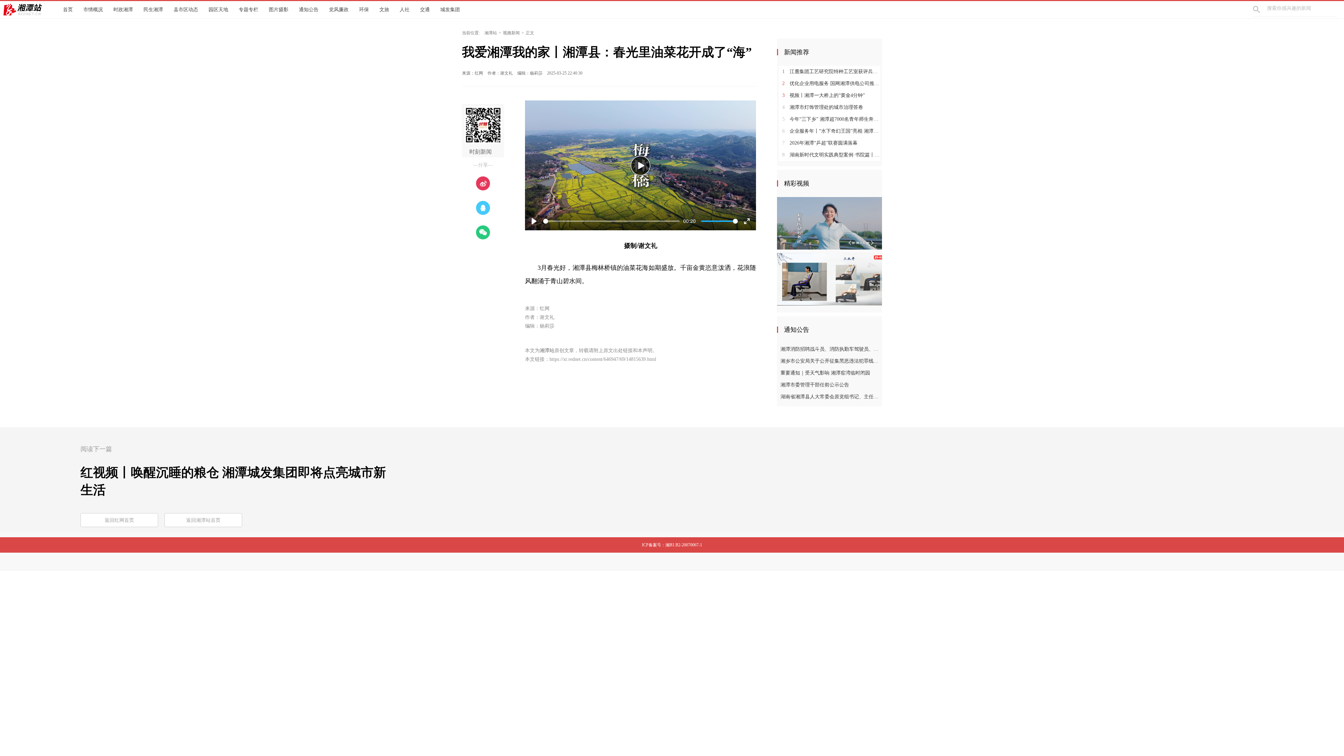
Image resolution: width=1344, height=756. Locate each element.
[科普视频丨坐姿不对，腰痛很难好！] (829, 278)
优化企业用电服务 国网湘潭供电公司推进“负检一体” (832, 83)
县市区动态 (186, 9)
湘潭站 (490, 32)
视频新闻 (511, 32)
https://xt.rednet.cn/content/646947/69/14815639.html (603, 359)
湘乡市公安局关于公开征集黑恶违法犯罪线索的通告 (830, 361)
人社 (405, 9)
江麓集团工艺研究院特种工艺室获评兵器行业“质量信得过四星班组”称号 (832, 71)
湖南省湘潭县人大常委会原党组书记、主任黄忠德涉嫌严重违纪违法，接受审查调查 (830, 396)
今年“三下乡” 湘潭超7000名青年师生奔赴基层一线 (832, 119)
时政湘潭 (123, 9)
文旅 (384, 9)
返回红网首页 (119, 520)
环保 (364, 9)
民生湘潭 (153, 9)
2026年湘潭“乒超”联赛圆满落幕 (820, 143)
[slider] (611, 221)
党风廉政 (339, 9)
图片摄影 (278, 9)
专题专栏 (248, 9)
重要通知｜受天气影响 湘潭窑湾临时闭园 (825, 373)
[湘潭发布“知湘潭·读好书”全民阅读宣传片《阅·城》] (829, 222)
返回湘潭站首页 (203, 520)
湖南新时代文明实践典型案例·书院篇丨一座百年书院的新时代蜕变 (832, 155)
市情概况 (93, 9)
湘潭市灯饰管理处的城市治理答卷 (822, 107)
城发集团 (450, 9)
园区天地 (218, 9)
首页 (68, 9)
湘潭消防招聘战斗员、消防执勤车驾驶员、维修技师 (830, 349)
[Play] (640, 165)
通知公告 (308, 9)
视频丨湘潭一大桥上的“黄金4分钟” (823, 95)
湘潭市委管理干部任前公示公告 (814, 384)
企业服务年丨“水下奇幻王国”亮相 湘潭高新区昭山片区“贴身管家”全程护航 (832, 131)
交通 (425, 9)
